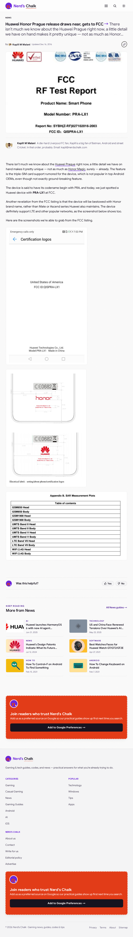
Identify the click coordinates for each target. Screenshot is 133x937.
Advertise (10, 863)
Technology (75, 785)
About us (10, 838)
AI (6, 817)
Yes (110, 583)
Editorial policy (13, 857)
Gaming (10, 785)
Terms (103, 927)
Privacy (93, 927)
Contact (10, 844)
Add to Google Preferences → (66, 727)
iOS (7, 823)
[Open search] (115, 6)
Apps (71, 804)
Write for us (11, 851)
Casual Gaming (14, 791)
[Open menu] (106, 5)
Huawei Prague (65, 164)
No (123, 583)
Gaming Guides (14, 804)
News (8, 17)
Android (10, 810)
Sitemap (123, 927)
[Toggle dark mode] (124, 6)
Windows (73, 791)
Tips (70, 797)
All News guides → (116, 607)
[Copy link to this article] (124, 44)
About (112, 927)
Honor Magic (76, 169)
